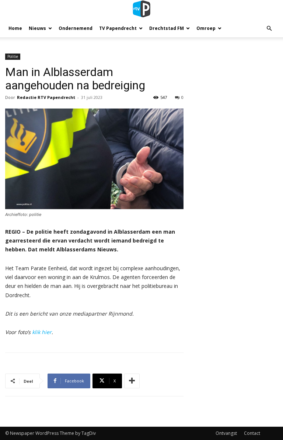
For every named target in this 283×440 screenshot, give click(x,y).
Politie (12, 56)
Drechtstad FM (166, 28)
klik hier (42, 332)
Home (15, 28)
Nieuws (37, 28)
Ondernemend (75, 28)
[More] (132, 381)
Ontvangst (226, 433)
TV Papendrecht (118, 28)
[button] (269, 28)
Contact (252, 433)
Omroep (206, 28)
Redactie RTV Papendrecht (46, 97)
